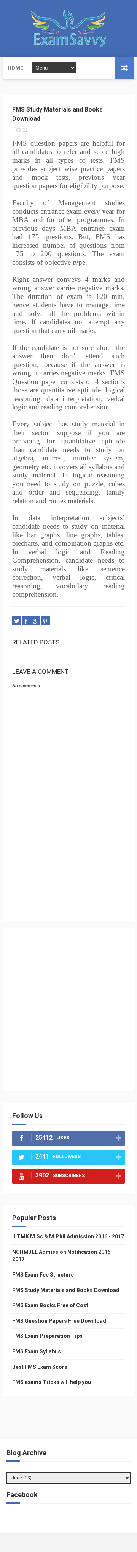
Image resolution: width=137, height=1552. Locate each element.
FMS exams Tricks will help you (51, 1382)
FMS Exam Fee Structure (43, 1275)
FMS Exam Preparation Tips (47, 1336)
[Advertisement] (68, 864)
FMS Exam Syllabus (36, 1351)
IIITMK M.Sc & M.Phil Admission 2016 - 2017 (68, 1236)
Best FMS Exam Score (39, 1367)
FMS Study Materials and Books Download (65, 1290)
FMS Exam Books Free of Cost (50, 1305)
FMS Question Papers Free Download (59, 1321)
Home (15, 68)
